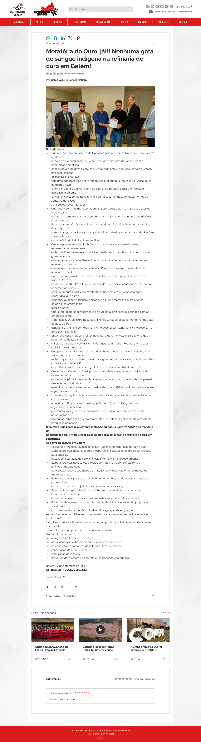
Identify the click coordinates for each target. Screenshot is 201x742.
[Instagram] (152, 6)
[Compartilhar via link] (69, 586)
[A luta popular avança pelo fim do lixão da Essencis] (52, 630)
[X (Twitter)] (70, 38)
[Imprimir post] (76, 586)
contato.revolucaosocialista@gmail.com (173, 11)
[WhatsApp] (48, 38)
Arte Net (110, 733)
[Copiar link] (78, 38)
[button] (39, 22)
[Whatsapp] (171, 6)
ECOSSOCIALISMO (56, 577)
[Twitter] (162, 6)
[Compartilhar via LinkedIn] (61, 586)
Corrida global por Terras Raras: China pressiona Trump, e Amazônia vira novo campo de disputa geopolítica (98, 648)
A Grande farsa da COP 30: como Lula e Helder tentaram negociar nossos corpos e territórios (147, 648)
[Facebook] (148, 6)
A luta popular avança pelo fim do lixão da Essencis (52, 648)
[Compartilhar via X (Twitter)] (54, 586)
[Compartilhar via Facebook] (47, 586)
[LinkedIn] (63, 38)
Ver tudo (165, 612)
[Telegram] (166, 6)
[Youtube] (157, 6)
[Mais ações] (153, 43)
